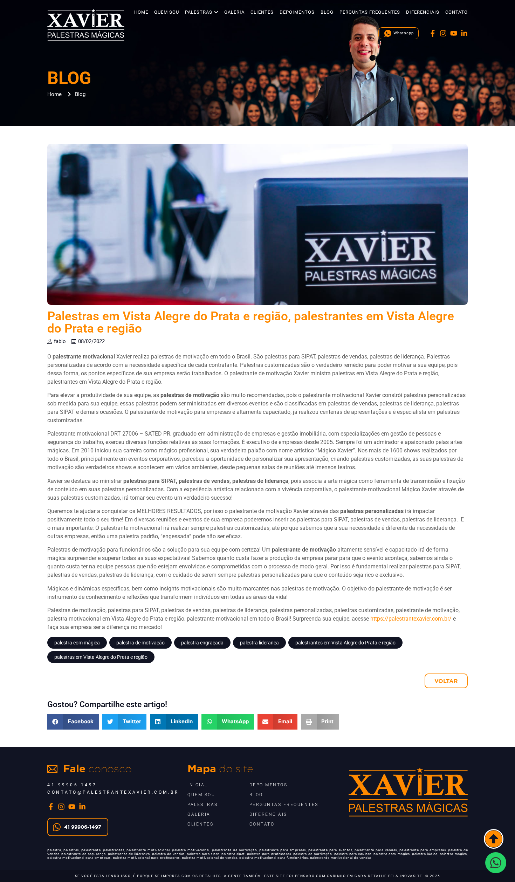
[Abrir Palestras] (216, 12)
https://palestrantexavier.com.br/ (411, 618)
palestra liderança (259, 642)
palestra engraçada (202, 642)
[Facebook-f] (432, 33)
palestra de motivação (140, 642)
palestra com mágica (77, 642)
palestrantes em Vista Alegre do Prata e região (345, 642)
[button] (73, 722)
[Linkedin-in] (464, 33)
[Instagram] (443, 33)
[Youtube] (453, 33)
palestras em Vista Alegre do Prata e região (100, 657)
